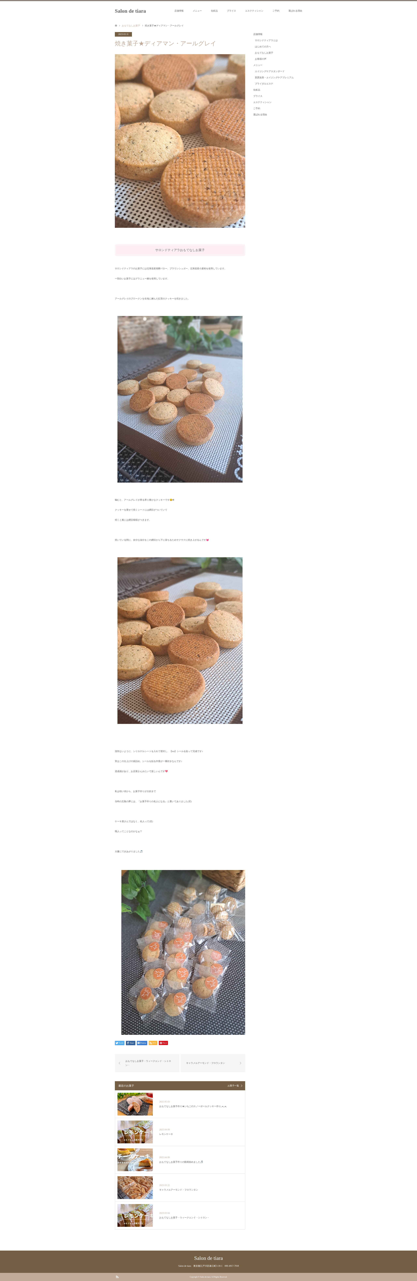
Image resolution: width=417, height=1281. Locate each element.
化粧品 (214, 11)
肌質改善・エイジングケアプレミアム (274, 77)
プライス (231, 11)
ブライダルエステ (264, 83)
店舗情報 (179, 11)
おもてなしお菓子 (264, 53)
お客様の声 (260, 59)
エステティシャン (254, 11)
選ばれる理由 (295, 11)
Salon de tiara (130, 11)
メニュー (197, 11)
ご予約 (276, 11)
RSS (117, 1277)
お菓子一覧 (233, 1086)
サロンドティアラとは (266, 40)
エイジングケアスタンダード (270, 71)
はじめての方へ (263, 46)
